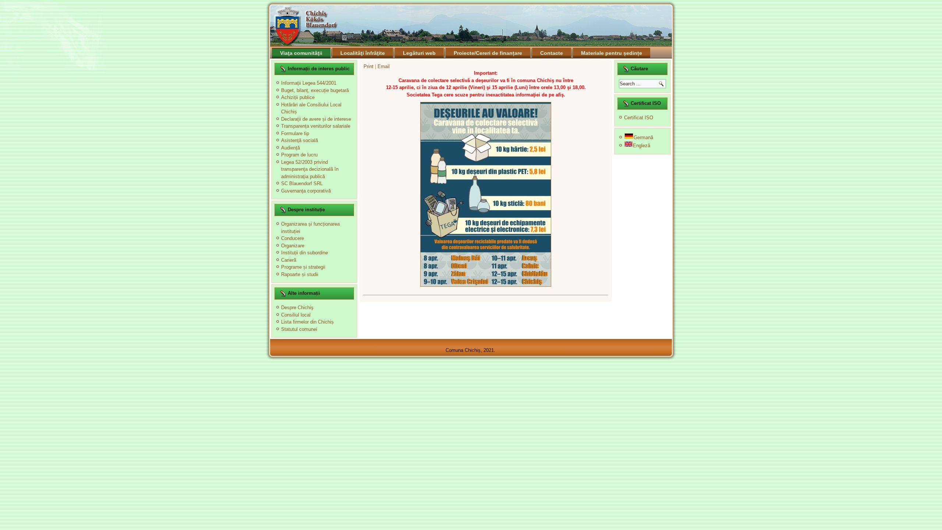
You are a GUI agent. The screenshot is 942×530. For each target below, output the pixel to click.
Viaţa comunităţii (301, 53)
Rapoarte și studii (299, 274)
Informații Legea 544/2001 (308, 83)
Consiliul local (296, 315)
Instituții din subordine (304, 252)
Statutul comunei (299, 329)
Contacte (551, 53)
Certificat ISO (638, 117)
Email (384, 66)
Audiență (290, 148)
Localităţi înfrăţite (362, 53)
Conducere (292, 238)
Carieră (288, 260)
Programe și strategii (303, 267)
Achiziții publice (298, 97)
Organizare (292, 245)
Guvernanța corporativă (306, 191)
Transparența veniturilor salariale (315, 126)
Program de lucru (299, 155)
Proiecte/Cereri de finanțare (488, 53)
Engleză (641, 145)
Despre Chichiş (297, 307)
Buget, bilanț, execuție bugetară (315, 90)
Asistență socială (299, 140)
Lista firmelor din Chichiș (307, 322)
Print (369, 66)
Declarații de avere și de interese (316, 119)
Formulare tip (295, 133)
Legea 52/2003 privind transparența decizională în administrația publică (310, 169)
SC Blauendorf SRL (302, 183)
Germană (643, 137)
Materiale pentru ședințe (611, 53)
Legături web (419, 53)
